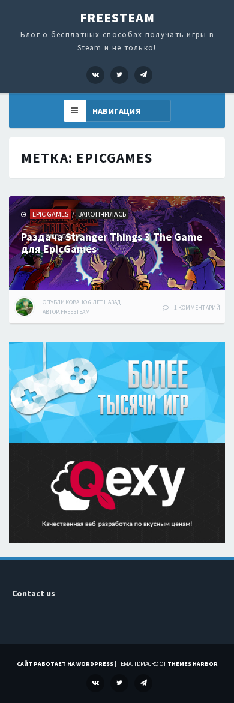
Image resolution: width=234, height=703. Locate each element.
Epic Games (50, 213)
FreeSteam (117, 17)
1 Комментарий (197, 307)
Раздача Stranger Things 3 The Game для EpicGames (111, 243)
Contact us (33, 593)
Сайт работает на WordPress (65, 664)
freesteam (76, 312)
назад (82, 302)
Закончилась (102, 213)
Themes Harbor (192, 664)
